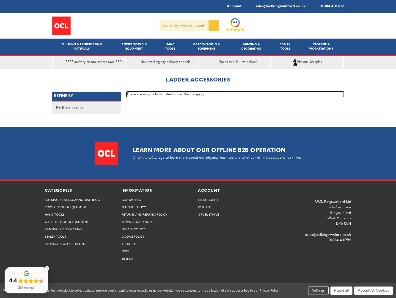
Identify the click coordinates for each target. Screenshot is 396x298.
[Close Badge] (47, 268)
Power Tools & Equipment (134, 46)
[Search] (214, 25)
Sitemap (127, 258)
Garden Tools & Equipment (206, 46)
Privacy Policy (133, 229)
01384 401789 (331, 6)
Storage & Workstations (321, 46)
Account (234, 6)
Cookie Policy (132, 236)
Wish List (205, 207)
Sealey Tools (285, 46)
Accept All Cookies (373, 290)
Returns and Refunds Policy (144, 214)
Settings (318, 290)
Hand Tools (170, 46)
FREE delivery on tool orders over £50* (94, 62)
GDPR (125, 251)
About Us (128, 244)
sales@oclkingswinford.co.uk (280, 6)
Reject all (341, 290)
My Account (208, 200)
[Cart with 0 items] (342, 25)
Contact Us (131, 200)
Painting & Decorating (251, 46)
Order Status (208, 214)
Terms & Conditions (137, 222)
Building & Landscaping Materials (81, 46)
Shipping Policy (133, 207)
